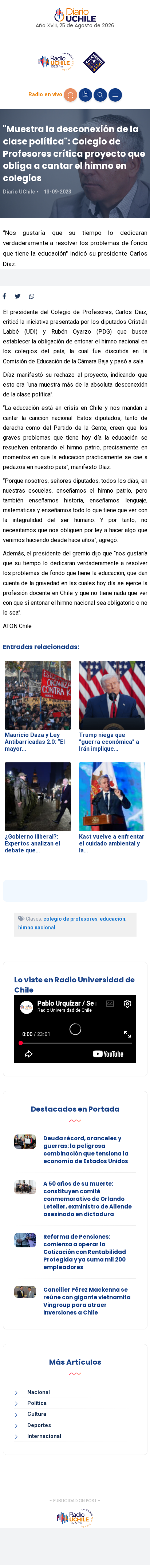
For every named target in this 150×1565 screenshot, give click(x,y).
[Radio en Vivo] (70, 95)
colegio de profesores (70, 919)
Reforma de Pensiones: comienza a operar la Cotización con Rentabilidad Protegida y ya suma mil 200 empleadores (84, 1252)
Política (37, 1403)
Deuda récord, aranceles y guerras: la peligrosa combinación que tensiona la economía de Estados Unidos (86, 1149)
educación (112, 919)
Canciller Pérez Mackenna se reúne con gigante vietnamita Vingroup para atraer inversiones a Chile (87, 1301)
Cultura (36, 1414)
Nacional (38, 1392)
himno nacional (36, 927)
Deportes (39, 1425)
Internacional (44, 1436)
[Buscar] (100, 95)
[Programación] (85, 95)
